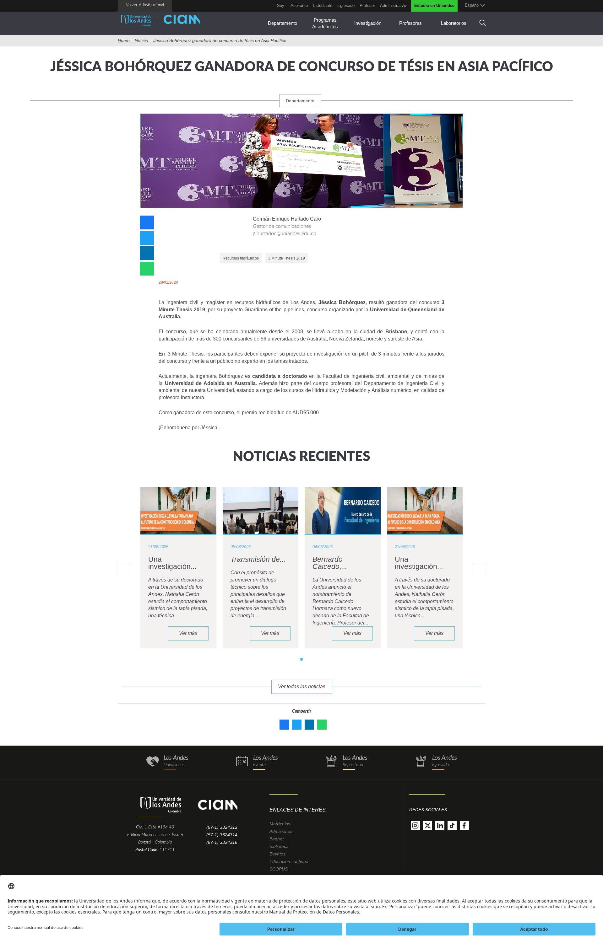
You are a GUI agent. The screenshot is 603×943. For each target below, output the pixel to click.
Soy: (281, 5)
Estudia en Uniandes (434, 5)
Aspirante (299, 5)
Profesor (367, 5)
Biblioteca (279, 846)
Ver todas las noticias (301, 686)
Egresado (346, 5)
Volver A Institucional (145, 5)
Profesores (410, 23)
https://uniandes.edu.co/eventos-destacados (257, 762)
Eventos (277, 854)
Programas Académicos (325, 23)
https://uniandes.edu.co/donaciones (167, 762)
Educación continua (288, 861)
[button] (301, 659)
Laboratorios (453, 23)
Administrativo (393, 5)
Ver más (188, 633)
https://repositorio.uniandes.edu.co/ (346, 762)
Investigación (367, 23)
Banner (276, 839)
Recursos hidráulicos (241, 258)
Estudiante (322, 5)
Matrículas (279, 824)
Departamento (282, 23)
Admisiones (280, 831)
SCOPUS (278, 869)
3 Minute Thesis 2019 (286, 258)
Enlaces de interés (297, 809)
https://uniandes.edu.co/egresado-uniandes (436, 762)
